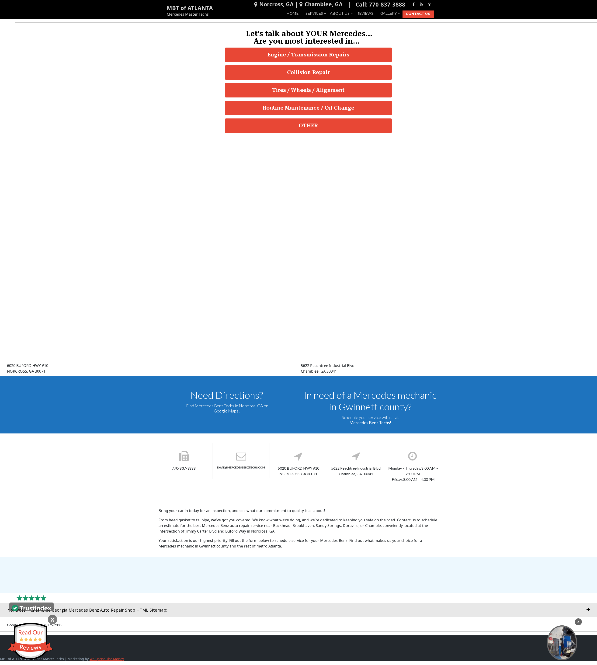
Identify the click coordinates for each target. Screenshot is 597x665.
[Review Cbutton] (30, 641)
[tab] (298, 610)
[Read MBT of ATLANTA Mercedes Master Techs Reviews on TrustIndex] (31, 607)
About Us (340, 13)
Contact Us (418, 13)
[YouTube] (421, 4)
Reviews (365, 13)
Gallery (388, 13)
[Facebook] (414, 4)
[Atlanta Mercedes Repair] (562, 642)
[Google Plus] (429, 4)
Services (314, 13)
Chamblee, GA (324, 4)
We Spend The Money (107, 659)
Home (292, 13)
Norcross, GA (276, 4)
